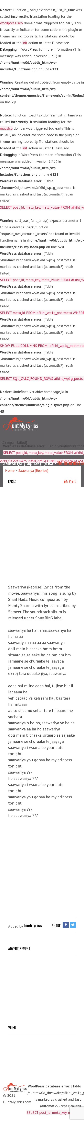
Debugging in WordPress (19, 49)
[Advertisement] (42, 535)
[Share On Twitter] (73, 924)
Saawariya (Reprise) (33, 470)
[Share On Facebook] (66, 924)
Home (9, 470)
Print (72, 481)
